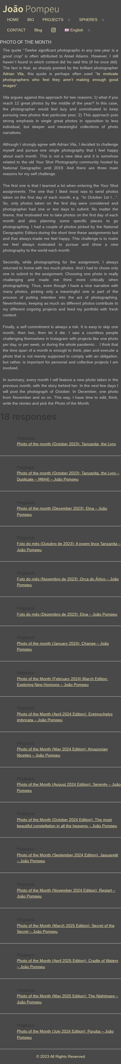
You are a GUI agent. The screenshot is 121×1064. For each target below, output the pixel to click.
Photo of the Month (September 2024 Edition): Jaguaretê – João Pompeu (67, 858)
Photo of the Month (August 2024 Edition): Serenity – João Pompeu (69, 787)
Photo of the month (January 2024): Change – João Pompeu (63, 646)
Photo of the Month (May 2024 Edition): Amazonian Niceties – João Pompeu (62, 752)
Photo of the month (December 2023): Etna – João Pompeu (62, 511)
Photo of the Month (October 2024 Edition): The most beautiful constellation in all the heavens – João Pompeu (67, 822)
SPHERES (88, 19)
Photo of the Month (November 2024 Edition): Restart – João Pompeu (66, 893)
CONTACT (16, 30)
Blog (38, 30)
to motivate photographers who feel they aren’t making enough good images (60, 79)
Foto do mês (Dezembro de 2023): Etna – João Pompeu (67, 614)
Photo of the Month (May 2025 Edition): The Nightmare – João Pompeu (67, 999)
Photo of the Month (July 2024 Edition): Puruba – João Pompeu (65, 1034)
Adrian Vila (13, 73)
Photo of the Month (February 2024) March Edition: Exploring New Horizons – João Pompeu (62, 681)
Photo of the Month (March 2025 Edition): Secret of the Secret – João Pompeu (66, 928)
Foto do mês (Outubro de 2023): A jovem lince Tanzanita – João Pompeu (69, 546)
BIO (30, 19)
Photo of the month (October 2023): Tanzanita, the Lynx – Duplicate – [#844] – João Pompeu (68, 476)
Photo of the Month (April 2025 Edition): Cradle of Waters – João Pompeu (67, 963)
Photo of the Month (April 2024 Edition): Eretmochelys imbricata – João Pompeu (65, 717)
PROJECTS (52, 19)
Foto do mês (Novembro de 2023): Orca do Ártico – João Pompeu (68, 582)
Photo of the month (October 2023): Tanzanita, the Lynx (66, 444)
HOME (13, 19)
